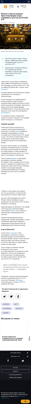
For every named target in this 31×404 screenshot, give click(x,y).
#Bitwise (3, 51)
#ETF (7, 51)
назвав (17, 131)
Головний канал (15, 353)
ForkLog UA (12, 22)
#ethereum (11, 51)
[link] (15, 1)
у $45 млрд (18, 280)
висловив (13, 158)
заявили (12, 210)
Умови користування (15, 377)
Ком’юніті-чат (15, 356)
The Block (4, 89)
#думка (22, 51)
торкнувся (14, 233)
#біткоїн (17, 51)
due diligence (5, 113)
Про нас (15, 367)
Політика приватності (15, 374)
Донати (15, 371)
